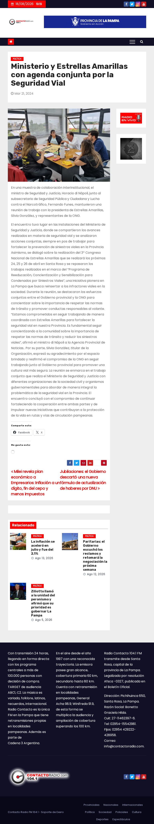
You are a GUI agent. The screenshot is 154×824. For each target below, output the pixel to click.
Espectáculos (121, 819)
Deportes (102, 819)
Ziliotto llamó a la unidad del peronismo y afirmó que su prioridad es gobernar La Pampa (43, 603)
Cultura (136, 812)
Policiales (122, 812)
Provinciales (91, 805)
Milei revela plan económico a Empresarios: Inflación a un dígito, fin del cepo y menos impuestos (35, 483)
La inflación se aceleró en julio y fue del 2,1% (43, 547)
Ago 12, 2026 (96, 574)
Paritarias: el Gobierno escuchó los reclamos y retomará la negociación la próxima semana (95, 556)
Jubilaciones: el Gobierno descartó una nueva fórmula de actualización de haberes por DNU (83, 480)
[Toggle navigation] (132, 42)
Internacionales (132, 805)
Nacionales (110, 805)
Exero (60, 812)
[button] (141, 41)
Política (17, 58)
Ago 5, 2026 (43, 620)
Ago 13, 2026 (44, 558)
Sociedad (105, 812)
